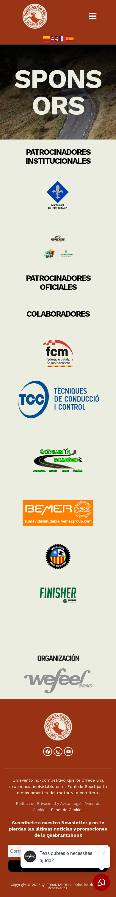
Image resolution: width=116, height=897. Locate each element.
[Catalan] (47, 38)
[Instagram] (58, 751)
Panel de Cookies (67, 810)
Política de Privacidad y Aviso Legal (48, 803)
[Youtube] (68, 751)
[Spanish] (70, 38)
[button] (93, 16)
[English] (55, 38)
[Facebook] (47, 751)
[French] (62, 38)
